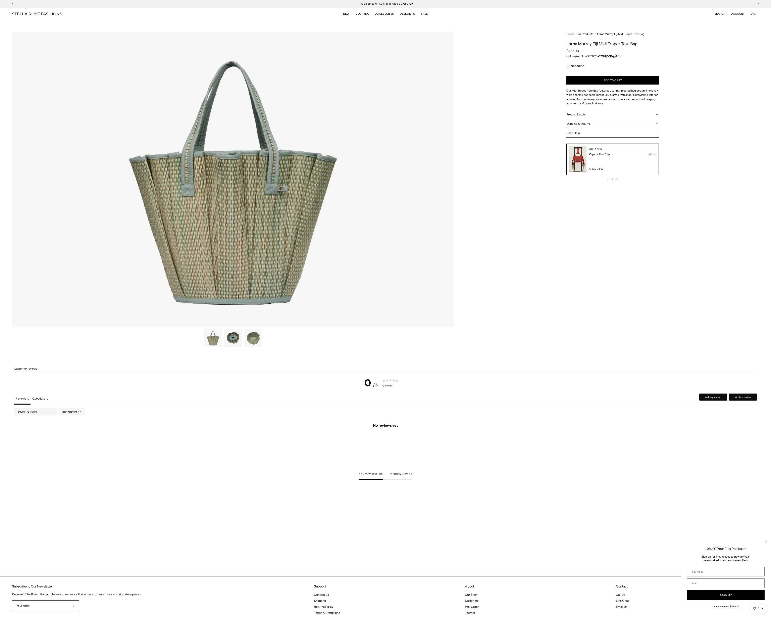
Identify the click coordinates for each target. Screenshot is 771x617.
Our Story (471, 595)
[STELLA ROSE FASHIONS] (37, 13)
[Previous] (13, 4)
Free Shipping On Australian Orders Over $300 (385, 3)
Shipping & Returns (578, 123)
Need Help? (573, 133)
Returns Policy (323, 607)
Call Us (620, 595)
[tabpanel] (385, 438)
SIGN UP (726, 595)
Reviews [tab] (22, 398)
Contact (622, 586)
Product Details (575, 114)
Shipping (320, 601)
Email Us (621, 607)
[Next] (758, 4)
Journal (470, 613)
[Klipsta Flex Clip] (577, 159)
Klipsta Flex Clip (599, 154)
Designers (471, 601)
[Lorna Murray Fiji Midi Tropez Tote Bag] (213, 338)
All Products (585, 34)
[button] (424, 14)
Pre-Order (472, 607)
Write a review (743, 397)
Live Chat (622, 601)
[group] (385, 4)
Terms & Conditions (327, 613)
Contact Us (321, 595)
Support (320, 586)
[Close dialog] (766, 541)
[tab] (40, 399)
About (469, 586)
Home (570, 34)
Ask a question (713, 397)
